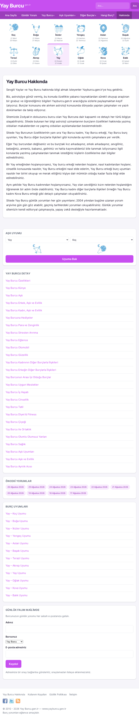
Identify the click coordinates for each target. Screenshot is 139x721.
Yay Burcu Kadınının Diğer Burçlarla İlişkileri (32, 362)
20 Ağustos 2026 (15, 493)
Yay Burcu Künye (16, 288)
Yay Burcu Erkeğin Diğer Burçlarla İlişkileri (31, 369)
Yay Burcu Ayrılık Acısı (19, 466)
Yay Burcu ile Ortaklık (18, 429)
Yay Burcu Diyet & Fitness (21, 414)
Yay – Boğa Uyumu (17, 521)
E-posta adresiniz (16, 647)
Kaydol (13, 664)
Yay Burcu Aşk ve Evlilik (20, 459)
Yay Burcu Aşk (14, 295)
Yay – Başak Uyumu (17, 550)
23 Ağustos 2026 (78, 487)
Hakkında (124, 15)
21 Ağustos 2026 (120, 487)
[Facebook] (5, 701)
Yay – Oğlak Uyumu (17, 580)
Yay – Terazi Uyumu (17, 558)
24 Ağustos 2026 (57, 487)
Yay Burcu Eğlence (17, 340)
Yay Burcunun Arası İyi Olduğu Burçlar (28, 377)
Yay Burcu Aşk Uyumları (20, 451)
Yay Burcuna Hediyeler (19, 317)
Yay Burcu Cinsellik (17, 399)
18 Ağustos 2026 (57, 493)
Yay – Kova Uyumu (16, 588)
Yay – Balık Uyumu (16, 595)
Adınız (9, 622)
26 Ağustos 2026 (15, 487)
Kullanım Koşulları (37, 694)
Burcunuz (11, 636)
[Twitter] (11, 701)
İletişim (73, 694)
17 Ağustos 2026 (78, 493)
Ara (135, 5)
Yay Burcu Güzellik (17, 355)
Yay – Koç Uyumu (16, 513)
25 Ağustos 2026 (36, 487)
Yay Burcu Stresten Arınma (22, 332)
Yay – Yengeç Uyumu (18, 535)
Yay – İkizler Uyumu (17, 528)
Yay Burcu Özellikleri (18, 280)
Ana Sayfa (11, 15)
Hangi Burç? (107, 15)
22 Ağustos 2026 (99, 487)
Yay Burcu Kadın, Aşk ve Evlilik (24, 310)
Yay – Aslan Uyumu (17, 543)
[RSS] (18, 701)
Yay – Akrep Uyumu (17, 565)
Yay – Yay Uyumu (16, 573)
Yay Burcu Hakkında (14, 694)
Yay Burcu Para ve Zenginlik (22, 325)
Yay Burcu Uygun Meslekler (22, 384)
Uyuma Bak (69, 259)
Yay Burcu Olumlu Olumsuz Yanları (26, 436)
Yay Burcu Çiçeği (16, 421)
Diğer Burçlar (87, 15)
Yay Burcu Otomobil (17, 347)
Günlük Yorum (29, 15)
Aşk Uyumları (66, 15)
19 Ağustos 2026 (36, 493)
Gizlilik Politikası (58, 694)
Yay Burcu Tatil (14, 407)
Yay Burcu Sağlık (16, 444)
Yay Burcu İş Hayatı (17, 392)
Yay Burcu (15, 6)
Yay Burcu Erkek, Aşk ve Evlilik (24, 302)
